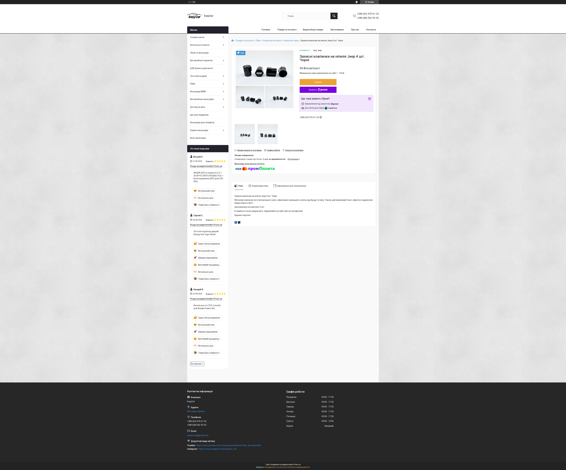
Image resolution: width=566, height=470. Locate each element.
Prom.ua (297, 465)
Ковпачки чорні (290, 40)
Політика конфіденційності (298, 467)
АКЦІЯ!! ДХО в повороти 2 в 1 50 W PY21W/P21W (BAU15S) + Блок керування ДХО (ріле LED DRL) (208, 177)
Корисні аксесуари (199, 130)
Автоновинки (337, 29)
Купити (318, 82)
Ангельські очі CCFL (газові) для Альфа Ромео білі (207, 307)
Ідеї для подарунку (199, 115)
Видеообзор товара (313, 29)
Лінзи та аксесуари (199, 53)
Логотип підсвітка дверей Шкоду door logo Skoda (206, 233)
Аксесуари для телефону (202, 122)
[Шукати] (334, 16)
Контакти (371, 29)
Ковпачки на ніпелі (272, 40)
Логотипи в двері (198, 76)
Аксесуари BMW (198, 91)
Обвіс (258, 40)
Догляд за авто (197, 107)
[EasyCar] (194, 16)
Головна (265, 29)
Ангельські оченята (199, 45)
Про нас (355, 29)
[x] (239, 223)
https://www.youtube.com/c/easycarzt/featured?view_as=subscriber (228, 445)
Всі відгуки (196, 364)
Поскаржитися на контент (275, 467)
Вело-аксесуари (198, 138)
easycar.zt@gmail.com (197, 435)
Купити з (313, 90)
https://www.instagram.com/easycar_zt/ (217, 449)
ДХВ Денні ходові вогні (201, 68)
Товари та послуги (286, 29)
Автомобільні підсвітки (201, 60)
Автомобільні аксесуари (202, 99)
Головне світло (197, 37)
